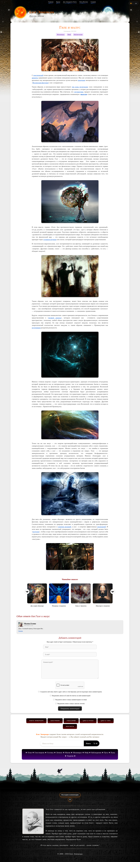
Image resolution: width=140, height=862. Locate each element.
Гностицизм (39, 752)
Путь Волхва (83, 2)
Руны (113, 752)
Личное (59, 752)
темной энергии (54, 318)
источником (36, 327)
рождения (81, 80)
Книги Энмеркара (36, 721)
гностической (38, 75)
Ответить (20, 631)
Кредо (58, 2)
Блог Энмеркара (41, 11)
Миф (69, 34)
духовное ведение (49, 239)
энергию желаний (64, 526)
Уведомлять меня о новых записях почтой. (71, 703)
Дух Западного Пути (70, 2)
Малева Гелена (30, 623)
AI (96, 743)
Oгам (30, 752)
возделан (36, 531)
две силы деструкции (80, 87)
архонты (35, 78)
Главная (50, 2)
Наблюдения (78, 34)
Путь (106, 752)
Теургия (70, 756)
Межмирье (60, 34)
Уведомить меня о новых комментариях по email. (71, 699)
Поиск (88, 743)
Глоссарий (71, 721)
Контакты (70, 726)
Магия (67, 752)
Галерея (93, 2)
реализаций (101, 526)
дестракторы (78, 92)
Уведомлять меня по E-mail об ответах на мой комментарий (71, 695)
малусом (84, 94)
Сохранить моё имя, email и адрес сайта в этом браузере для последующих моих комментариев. (71, 692)
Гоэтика (50, 752)
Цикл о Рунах (88, 721)
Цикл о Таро (106, 721)
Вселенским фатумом (40, 83)
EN (136, 3)
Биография (55, 721)
